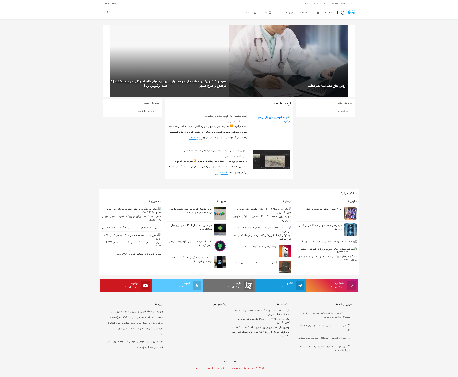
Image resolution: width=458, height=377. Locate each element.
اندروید (222, 201)
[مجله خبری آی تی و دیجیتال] (346, 12)
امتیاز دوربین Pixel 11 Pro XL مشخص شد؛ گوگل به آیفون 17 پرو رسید (263, 321)
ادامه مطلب (195, 137)
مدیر (245, 121)
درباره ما (223, 362)
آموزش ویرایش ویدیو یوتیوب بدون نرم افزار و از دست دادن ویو (214, 151)
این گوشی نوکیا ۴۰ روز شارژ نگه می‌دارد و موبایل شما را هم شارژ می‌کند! (260, 334)
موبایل (287, 201)
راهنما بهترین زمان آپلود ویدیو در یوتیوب (226, 116)
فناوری (353, 201)
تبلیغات (235, 362)
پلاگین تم (343, 111)
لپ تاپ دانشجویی (145, 111)
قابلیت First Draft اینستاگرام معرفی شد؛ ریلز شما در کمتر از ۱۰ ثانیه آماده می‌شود (261, 312)
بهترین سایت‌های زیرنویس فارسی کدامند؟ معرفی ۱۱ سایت (260, 327)
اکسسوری (155, 201)
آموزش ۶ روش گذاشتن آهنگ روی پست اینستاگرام (318, 338)
